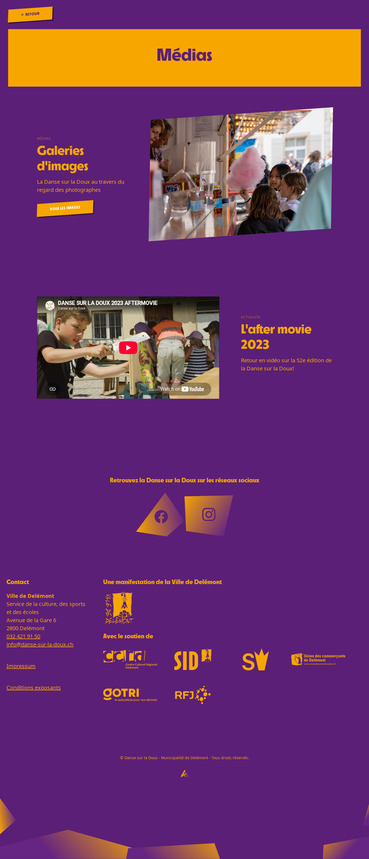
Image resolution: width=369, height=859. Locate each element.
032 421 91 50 (23, 636)
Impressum (21, 666)
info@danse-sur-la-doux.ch (39, 644)
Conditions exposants (33, 687)
